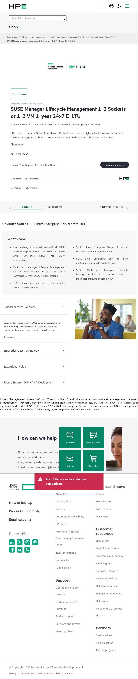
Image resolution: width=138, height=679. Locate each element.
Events (100, 494)
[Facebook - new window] (12, 550)
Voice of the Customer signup (109, 612)
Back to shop (12, 36)
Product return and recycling (67, 605)
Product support (93, 442)
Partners (103, 628)
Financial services (106, 578)
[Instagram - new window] (27, 542)
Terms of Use (27, 673)
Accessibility (63, 501)
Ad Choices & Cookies (49, 673)
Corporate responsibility (70, 516)
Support (63, 580)
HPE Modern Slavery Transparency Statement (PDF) (70, 538)
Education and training (109, 556)
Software (24, 36)
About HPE (62, 494)
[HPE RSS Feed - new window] (27, 550)
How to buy (93, 465)
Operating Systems (39, 36)
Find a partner (104, 642)
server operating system (24, 137)
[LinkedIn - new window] (12, 542)
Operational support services (67, 591)
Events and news (110, 486)
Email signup (103, 563)
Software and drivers (68, 623)
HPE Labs (61, 524)
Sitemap (69, 673)
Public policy (63, 567)
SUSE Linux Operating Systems (63, 36)
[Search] (63, 18)
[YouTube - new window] (19, 550)
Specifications (31, 178)
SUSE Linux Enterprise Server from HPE (96, 36)
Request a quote (114, 164)
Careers (60, 509)
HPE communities (106, 586)
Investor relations (66, 552)
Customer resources (104, 531)
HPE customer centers (109, 593)
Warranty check (65, 631)
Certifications (104, 635)
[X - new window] (19, 542)
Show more (17, 144)
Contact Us (102, 541)
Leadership (62, 560)
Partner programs (106, 650)
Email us (70, 465)
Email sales (17, 519)
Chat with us (32, 187)
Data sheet (16, 178)
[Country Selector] (111, 6)
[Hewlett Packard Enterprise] (17, 6)
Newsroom (102, 516)
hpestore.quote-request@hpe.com (39, 467)
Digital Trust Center (107, 548)
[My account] (119, 6)
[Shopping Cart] (103, 6)
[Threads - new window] (35, 542)
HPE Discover (104, 501)
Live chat (70, 442)
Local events (103, 509)
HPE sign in (102, 601)
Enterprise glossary (107, 571)
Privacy (12, 673)
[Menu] (127, 6)
